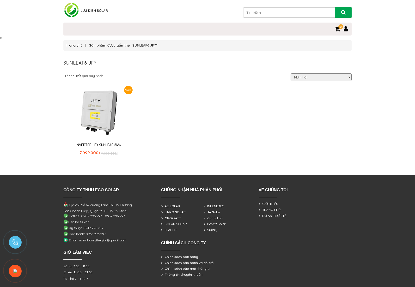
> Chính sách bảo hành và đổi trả (187, 263)
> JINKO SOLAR (173, 212)
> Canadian (213, 218)
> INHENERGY (214, 206)
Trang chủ (74, 45)
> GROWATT (171, 218)
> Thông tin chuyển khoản (181, 274)
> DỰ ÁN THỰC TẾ (272, 216)
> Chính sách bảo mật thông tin (186, 268)
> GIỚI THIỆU (268, 204)
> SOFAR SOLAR (174, 224)
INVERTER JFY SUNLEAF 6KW (98, 145)
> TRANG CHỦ (270, 210)
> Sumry (210, 230)
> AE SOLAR (170, 206)
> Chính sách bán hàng (179, 257)
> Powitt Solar (215, 224)
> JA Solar (212, 212)
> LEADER (169, 230)
